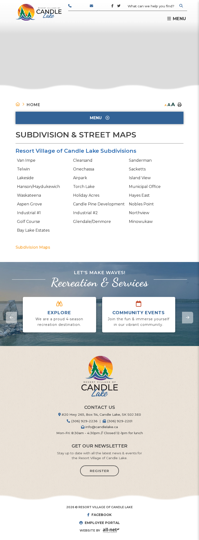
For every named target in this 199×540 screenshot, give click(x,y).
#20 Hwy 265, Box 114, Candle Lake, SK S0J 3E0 (101, 414)
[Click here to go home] (21, 104)
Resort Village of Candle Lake (39, 12)
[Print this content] (179, 105)
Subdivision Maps (33, 247)
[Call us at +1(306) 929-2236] (79, 7)
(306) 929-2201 (119, 421)
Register (99, 471)
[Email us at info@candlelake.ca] (100, 7)
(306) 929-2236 (84, 421)
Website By (90, 530)
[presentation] (11, 317)
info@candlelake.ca (101, 427)
